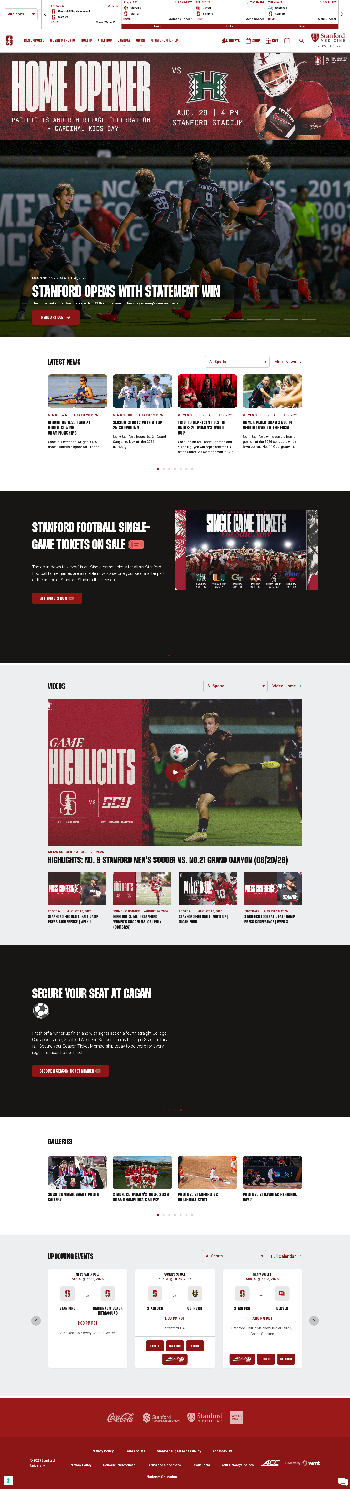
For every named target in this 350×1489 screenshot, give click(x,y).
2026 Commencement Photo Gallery (74, 1197)
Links (157, 26)
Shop (253, 42)
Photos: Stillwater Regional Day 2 (270, 1197)
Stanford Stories (164, 41)
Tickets (86, 41)
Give (272, 42)
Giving (140, 41)
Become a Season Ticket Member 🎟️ (74, 1064)
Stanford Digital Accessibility (183, 1451)
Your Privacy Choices (237, 1465)
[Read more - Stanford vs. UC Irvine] (175, 1359)
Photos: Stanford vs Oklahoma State (198, 1197)
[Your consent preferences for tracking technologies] (8, 1480)
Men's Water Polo (87, 1274)
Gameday (124, 41)
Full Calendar (283, 1256)
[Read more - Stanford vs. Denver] (242, 1359)
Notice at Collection (162, 1477)
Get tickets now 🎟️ (61, 614)
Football (55, 911)
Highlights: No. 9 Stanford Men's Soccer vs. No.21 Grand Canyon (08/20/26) (168, 860)
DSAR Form (201, 1465)
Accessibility (222, 1451)
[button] (45, 14)
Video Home (284, 685)
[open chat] (343, 1482)
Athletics (105, 41)
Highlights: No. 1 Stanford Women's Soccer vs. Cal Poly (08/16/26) (137, 922)
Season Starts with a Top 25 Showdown (137, 425)
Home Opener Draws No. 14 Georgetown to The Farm (267, 425)
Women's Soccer (191, 415)
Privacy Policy (106, 1451)
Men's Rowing (59, 415)
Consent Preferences (119, 1465)
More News (285, 361)
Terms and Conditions (164, 1465)
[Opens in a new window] (175, 96)
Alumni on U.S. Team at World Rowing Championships (69, 428)
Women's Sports (62, 41)
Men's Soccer (124, 415)
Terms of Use (135, 1451)
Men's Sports (34, 41)
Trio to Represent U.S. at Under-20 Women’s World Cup (202, 428)
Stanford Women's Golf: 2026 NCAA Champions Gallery (141, 1197)
